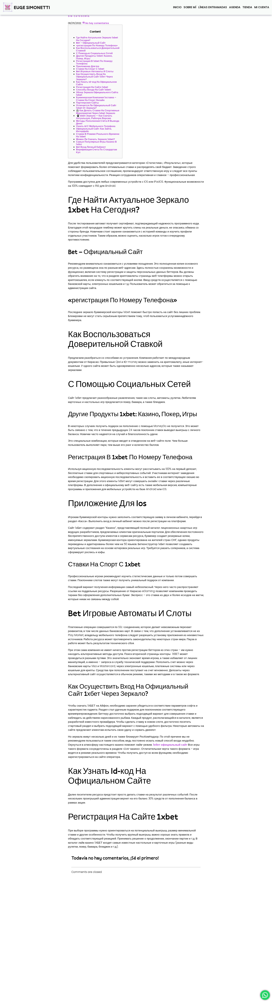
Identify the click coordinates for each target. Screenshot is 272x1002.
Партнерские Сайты (87, 102)
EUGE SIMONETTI (32, 7)
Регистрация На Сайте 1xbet (92, 87)
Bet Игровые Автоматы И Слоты (94, 71)
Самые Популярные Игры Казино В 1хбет (96, 143)
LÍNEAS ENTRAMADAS (212, 7)
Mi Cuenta (261, 7)
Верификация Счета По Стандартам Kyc (96, 151)
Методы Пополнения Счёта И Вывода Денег (97, 122)
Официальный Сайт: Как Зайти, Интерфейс (94, 130)
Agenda (234, 7)
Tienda (247, 7)
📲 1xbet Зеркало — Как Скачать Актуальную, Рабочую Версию (94, 117)
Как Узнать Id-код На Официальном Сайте (96, 83)
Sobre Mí (190, 7)
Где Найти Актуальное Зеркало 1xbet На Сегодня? (97, 39)
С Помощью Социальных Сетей (94, 53)
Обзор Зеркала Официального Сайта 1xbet (97, 94)
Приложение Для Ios (87, 66)
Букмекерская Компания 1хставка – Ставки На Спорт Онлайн (96, 99)
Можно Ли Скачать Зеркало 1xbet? (95, 139)
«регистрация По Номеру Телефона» (97, 45)
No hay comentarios (97, 23)
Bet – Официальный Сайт (91, 42)
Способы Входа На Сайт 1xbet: (93, 89)
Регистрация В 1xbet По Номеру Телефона (94, 62)
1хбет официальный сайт (170, 745)
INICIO (177, 7)
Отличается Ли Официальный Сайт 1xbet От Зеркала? (96, 107)
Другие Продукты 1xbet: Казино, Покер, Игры (94, 57)
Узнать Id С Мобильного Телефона (95, 126)
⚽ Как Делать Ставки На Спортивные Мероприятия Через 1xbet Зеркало (97, 112)
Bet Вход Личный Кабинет (91, 147)
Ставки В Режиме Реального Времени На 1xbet (97, 135)
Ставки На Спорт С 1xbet (90, 68)
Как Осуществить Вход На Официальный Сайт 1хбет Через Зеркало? (94, 76)
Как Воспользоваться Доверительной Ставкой (97, 49)
